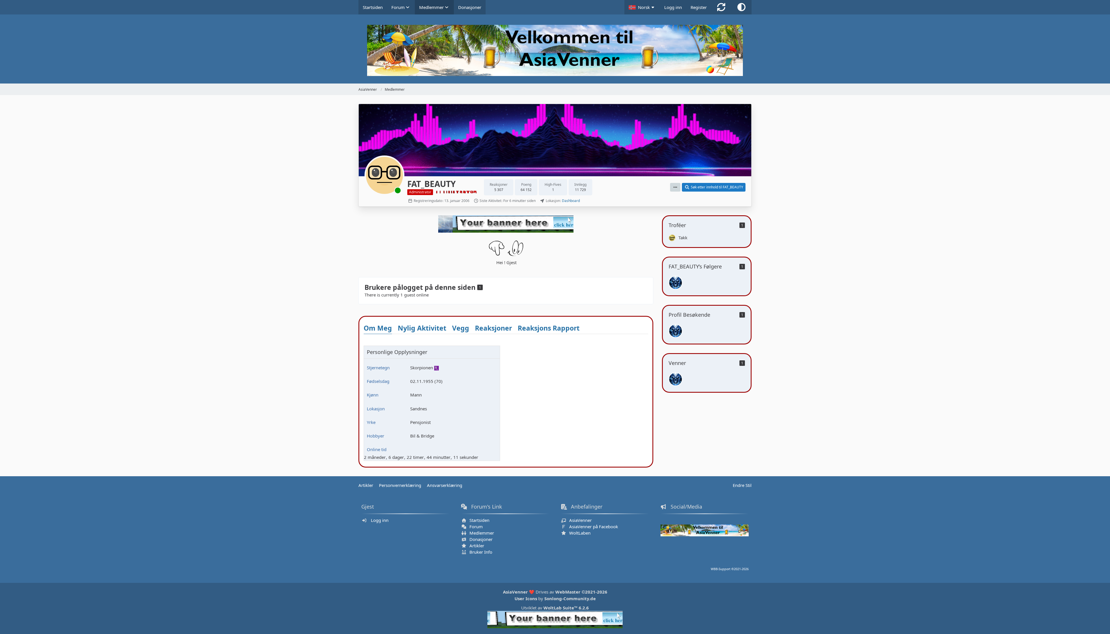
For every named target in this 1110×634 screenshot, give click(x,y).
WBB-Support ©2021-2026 (730, 569)
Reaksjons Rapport (549, 328)
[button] (642, 7)
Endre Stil (742, 485)
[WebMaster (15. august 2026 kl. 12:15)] (675, 331)
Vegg (460, 328)
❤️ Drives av (555, 592)
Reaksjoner (493, 328)
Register (699, 7)
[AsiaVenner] (555, 50)
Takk (682, 237)
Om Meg (378, 328)
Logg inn (673, 7)
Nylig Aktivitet (422, 328)
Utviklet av (555, 608)
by (555, 598)
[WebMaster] (675, 283)
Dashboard (571, 200)
